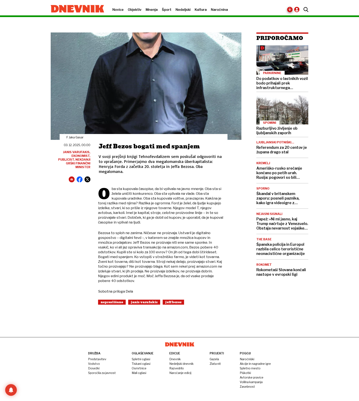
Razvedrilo (176, 368)
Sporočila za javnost (102, 373)
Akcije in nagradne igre (255, 363)
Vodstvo (94, 363)
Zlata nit (215, 363)
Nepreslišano (112, 302)
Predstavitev (97, 359)
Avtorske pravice (251, 377)
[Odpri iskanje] (304, 9)
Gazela (214, 359)
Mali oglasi (139, 373)
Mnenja (152, 10)
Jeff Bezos (173, 302)
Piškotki (245, 373)
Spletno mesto (250, 368)
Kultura (201, 10)
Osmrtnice (139, 368)
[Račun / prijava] (297, 9)
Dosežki (94, 368)
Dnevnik (175, 359)
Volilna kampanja (251, 382)
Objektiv (134, 10)
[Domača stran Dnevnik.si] (75, 9)
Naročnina (219, 10)
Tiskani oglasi (141, 363)
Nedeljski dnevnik (181, 363)
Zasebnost (247, 386)
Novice (118, 10)
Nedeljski (183, 10)
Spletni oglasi (141, 359)
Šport (166, 10)
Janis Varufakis (144, 302)
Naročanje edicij (180, 373)
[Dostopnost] (290, 9)
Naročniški (247, 359)
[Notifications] (11, 390)
